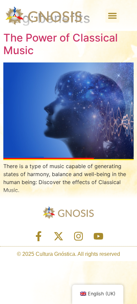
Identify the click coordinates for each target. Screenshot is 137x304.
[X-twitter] (58, 236)
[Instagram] (78, 236)
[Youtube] (98, 236)
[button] (112, 16)
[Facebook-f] (39, 236)
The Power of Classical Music (60, 44)
